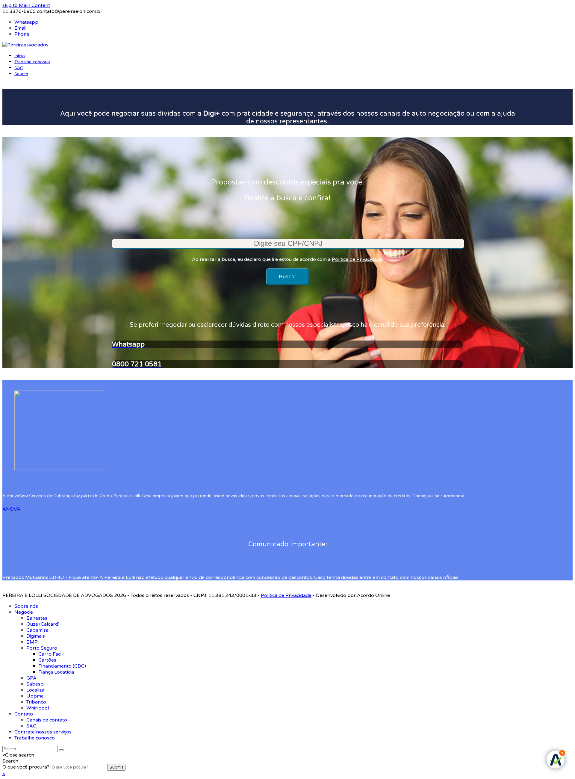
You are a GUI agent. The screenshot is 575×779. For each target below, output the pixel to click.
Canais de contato (46, 720)
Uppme (35, 696)
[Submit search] (61, 750)
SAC (31, 726)
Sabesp (35, 684)
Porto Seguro (41, 648)
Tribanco (36, 702)
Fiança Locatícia (56, 672)
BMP (32, 642)
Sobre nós (26, 606)
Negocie (23, 612)
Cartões (47, 660)
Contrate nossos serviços (43, 732)
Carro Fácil (50, 654)
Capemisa (37, 630)
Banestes (36, 618)
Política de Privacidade (357, 259)
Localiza (35, 690)
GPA (31, 678)
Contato (23, 714)
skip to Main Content (26, 5)
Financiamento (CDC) (62, 666)
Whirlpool (37, 708)
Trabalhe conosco (34, 738)
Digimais (35, 636)
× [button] (3, 774)
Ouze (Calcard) (43, 624)
